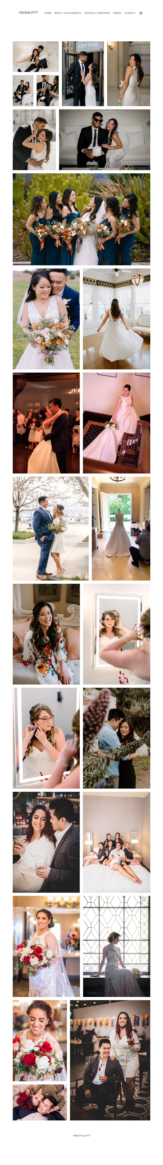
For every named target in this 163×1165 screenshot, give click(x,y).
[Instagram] (140, 13)
